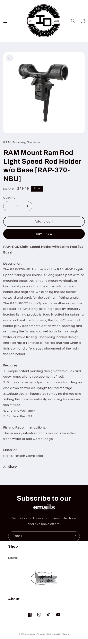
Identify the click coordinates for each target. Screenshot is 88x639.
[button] (5, 20)
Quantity (9, 197)
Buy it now (44, 233)
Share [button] (12, 466)
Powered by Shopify (59, 634)
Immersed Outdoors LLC (38, 634)
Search (13, 557)
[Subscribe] (75, 536)
